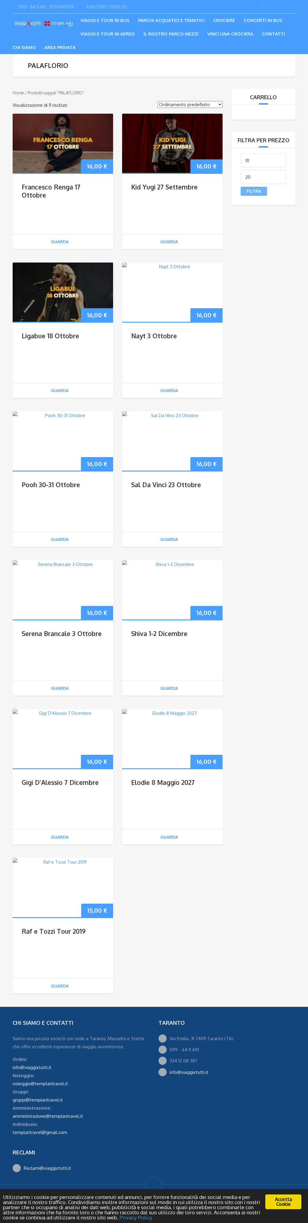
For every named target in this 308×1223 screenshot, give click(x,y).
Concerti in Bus (263, 20)
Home (18, 92)
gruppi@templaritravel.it (38, 1100)
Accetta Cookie (283, 1201)
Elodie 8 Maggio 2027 (163, 782)
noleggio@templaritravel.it (40, 1083)
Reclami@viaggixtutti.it (47, 1168)
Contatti (273, 34)
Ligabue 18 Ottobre (50, 336)
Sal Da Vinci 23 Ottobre (166, 485)
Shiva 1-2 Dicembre (159, 633)
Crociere (224, 20)
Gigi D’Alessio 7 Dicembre (60, 782)
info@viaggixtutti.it (32, 1067)
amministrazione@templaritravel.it (48, 1116)
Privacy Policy (135, 1217)
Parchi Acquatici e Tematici (171, 20)
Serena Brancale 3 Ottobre (62, 633)
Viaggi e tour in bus (105, 20)
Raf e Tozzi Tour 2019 (54, 931)
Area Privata (60, 47)
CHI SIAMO (24, 47)
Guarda (60, 241)
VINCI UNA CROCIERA (230, 34)
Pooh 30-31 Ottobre (51, 485)
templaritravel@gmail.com (40, 1132)
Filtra (254, 191)
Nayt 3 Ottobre (154, 336)
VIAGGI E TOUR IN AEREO (108, 34)
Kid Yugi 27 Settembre (164, 187)
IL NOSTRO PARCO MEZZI (171, 34)
